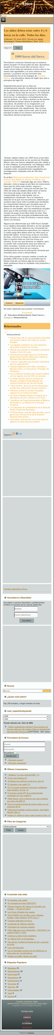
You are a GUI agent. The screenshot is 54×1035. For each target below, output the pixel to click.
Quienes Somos (14, 1004)
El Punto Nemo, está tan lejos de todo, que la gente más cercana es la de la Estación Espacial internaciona (30, 414)
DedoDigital (27, 1027)
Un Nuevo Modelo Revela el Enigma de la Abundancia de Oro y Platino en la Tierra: (28, 396)
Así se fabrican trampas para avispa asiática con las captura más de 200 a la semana (29, 375)
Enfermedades (13, 990)
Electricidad (12, 974)
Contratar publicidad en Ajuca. (16, 589)
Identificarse (11, 756)
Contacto (19, 1002)
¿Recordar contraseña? (17, 763)
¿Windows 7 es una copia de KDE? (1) (23, 775)
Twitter (35, 1002)
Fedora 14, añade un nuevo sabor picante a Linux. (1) (29, 815)
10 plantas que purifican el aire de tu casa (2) (26, 781)
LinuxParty (27, 1015)
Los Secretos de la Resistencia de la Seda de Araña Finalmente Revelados (30, 408)
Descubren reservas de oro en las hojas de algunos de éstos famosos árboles (29, 420)
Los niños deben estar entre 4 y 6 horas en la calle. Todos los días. (25, 32)
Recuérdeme (9, 753)
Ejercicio (11, 996)
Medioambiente (25, 315)
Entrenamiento (13, 981)
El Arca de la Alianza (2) (17, 778)
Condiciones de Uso (28, 1004)
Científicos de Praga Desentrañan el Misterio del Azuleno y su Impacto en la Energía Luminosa (30, 402)
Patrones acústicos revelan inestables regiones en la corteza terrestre (26, 391)
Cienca (41, 315)
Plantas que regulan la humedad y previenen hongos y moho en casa (30, 351)
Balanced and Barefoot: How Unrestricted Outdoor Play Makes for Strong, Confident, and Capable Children (27, 179)
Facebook (28, 1002)
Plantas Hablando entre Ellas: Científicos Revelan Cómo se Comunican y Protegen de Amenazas (29, 368)
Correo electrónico (24, 41)
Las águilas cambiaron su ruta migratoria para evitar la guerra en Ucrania (28, 346)
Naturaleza (13, 315)
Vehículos (12, 987)
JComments (27, 313)
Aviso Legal (42, 1004)
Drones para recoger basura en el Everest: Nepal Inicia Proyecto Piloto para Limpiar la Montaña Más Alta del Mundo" (29, 357)
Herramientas (13, 978)
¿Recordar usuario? (15, 760)
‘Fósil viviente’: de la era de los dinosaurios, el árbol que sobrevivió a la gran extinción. (29, 387)
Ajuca (27, 3)
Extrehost (31, 1033)
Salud (35, 315)
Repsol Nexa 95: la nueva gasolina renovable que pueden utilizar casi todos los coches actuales (30, 340)
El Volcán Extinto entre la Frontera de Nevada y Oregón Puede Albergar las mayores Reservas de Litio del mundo (26, 380)
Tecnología (12, 984)
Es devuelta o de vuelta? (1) (19, 784)
